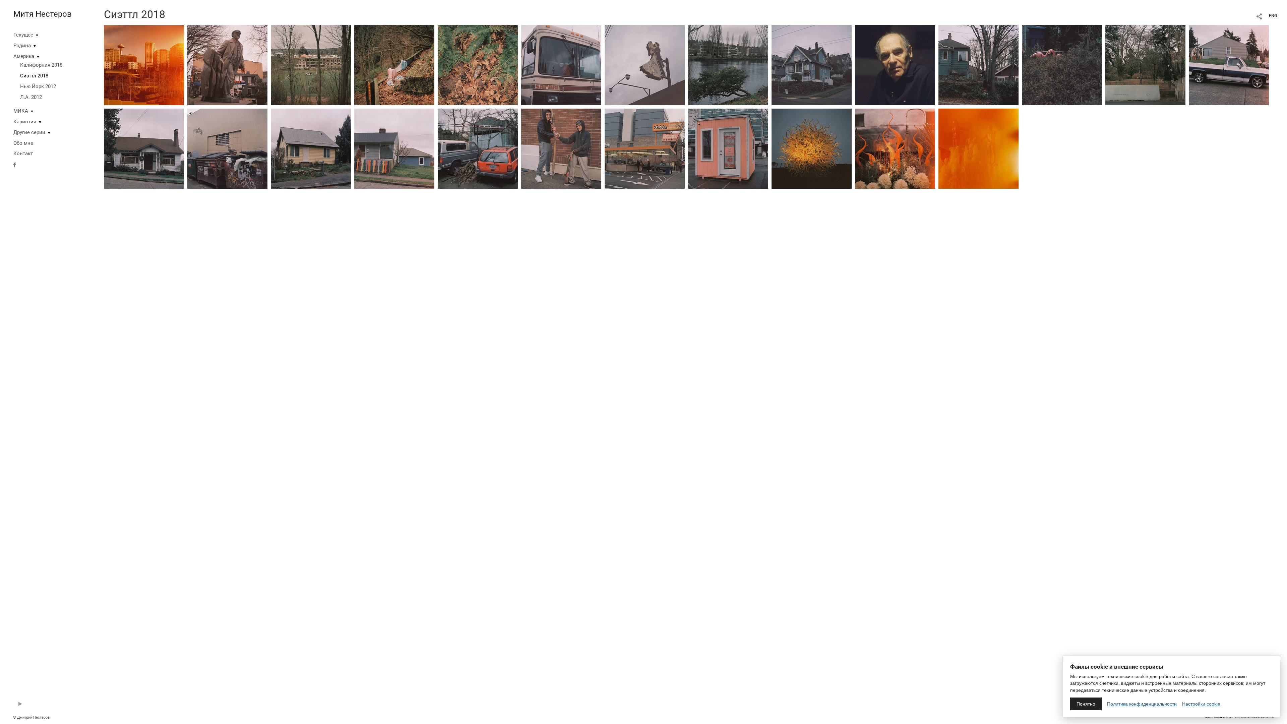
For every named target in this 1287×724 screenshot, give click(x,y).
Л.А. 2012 (31, 97)
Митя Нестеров (42, 14)
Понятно (1086, 704)
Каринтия (24, 122)
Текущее (23, 35)
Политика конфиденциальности (1142, 704)
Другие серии (29, 132)
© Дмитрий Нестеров (32, 717)
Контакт (23, 153)
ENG (1273, 15)
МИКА (20, 111)
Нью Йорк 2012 (38, 86)
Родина (22, 46)
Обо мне (23, 143)
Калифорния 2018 (41, 65)
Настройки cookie (1201, 704)
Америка (23, 56)
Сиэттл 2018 (34, 76)
